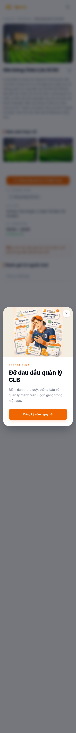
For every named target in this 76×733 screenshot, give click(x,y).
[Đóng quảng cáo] (66, 313)
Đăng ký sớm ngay (35, 414)
